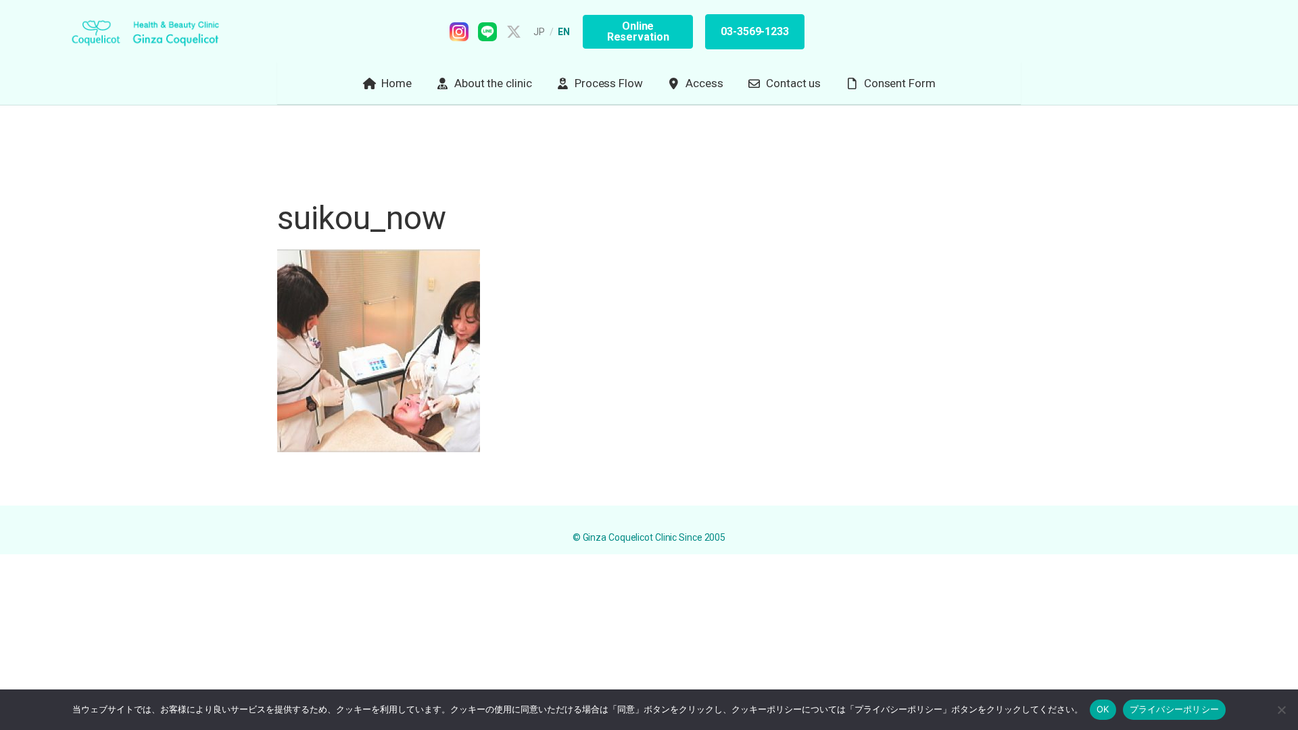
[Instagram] (459, 31)
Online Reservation (638, 31)
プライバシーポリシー (1175, 709)
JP (539, 31)
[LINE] (487, 31)
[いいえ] (1281, 709)
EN (564, 31)
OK (1103, 709)
